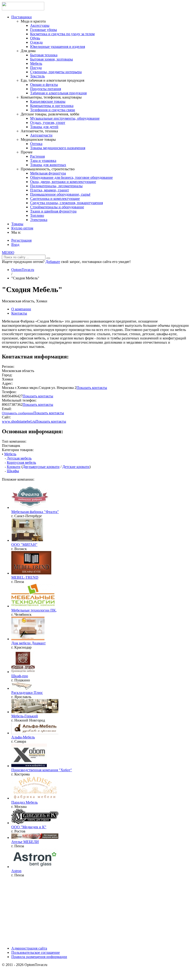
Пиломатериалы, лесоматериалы (56, 186)
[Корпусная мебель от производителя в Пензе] (34, 838)
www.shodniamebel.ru (19, 421)
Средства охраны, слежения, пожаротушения (66, 203)
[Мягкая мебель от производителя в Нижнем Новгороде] (34, 712)
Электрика (38, 220)
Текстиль (37, 76)
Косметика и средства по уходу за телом (62, 34)
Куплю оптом (22, 228)
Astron (16, 871)
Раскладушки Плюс (27, 693)
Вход (15, 245)
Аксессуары (39, 25)
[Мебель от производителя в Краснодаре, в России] (27, 639)
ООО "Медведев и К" (28, 827)
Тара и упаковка (43, 161)
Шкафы (13, 471)
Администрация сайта (29, 948)
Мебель (36, 63)
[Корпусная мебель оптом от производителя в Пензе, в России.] (31, 573)
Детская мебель (19, 458)
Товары (17, 224)
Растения (37, 156)
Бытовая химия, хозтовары (51, 59)
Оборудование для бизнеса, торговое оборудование (71, 177)
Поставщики (21, 17)
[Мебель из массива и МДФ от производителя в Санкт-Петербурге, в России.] (29, 507)
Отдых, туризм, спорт (47, 123)
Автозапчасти (41, 135)
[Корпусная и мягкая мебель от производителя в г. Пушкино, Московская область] (23, 672)
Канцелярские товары (47, 101)
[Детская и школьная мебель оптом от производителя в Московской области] (34, 798)
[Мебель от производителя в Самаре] (34, 733)
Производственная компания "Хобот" (41, 770)
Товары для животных (48, 165)
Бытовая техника (43, 55)
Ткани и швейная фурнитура (53, 211)
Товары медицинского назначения (57, 148)
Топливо (37, 215)
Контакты (19, 313)
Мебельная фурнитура (48, 173)
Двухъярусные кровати (41, 467)
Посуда (36, 68)
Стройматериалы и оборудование (57, 207)
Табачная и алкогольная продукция (58, 93)
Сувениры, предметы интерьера (56, 72)
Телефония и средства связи (52, 110)
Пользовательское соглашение (35, 952)
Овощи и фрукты (44, 85)
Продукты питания (45, 89)
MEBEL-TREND (24, 577)
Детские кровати (75, 467)
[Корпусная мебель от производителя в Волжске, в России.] (27, 540)
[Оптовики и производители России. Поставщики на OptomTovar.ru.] (23, 9)
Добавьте (52, 262)
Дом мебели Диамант (28, 643)
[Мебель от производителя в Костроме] (29, 766)
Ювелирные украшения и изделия (57, 47)
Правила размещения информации (39, 957)
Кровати (13, 467)
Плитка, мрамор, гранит (49, 190)
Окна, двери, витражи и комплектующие (63, 182)
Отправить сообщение (17, 413)
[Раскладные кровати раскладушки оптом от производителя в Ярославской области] (34, 823)
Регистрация (21, 240)
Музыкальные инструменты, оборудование (65, 118)
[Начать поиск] (48, 258)
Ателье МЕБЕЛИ (25, 842)
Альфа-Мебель (23, 737)
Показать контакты (91, 388)
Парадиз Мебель (24, 802)
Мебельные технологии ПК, (34, 610)
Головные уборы (43, 30)
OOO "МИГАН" (24, 545)
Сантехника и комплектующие (55, 199)
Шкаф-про (19, 676)
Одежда (36, 42)
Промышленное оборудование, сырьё (60, 194)
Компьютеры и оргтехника (51, 106)
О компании (21, 309)
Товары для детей (44, 127)
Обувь (35, 38)
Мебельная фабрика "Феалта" (35, 512)
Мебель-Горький (24, 716)
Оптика (36, 144)
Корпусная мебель (21, 462)
